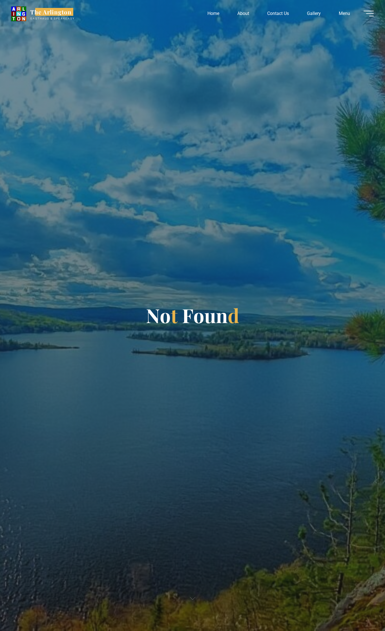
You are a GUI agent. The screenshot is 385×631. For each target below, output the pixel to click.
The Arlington (51, 12)
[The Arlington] (18, 13)
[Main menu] (369, 13)
